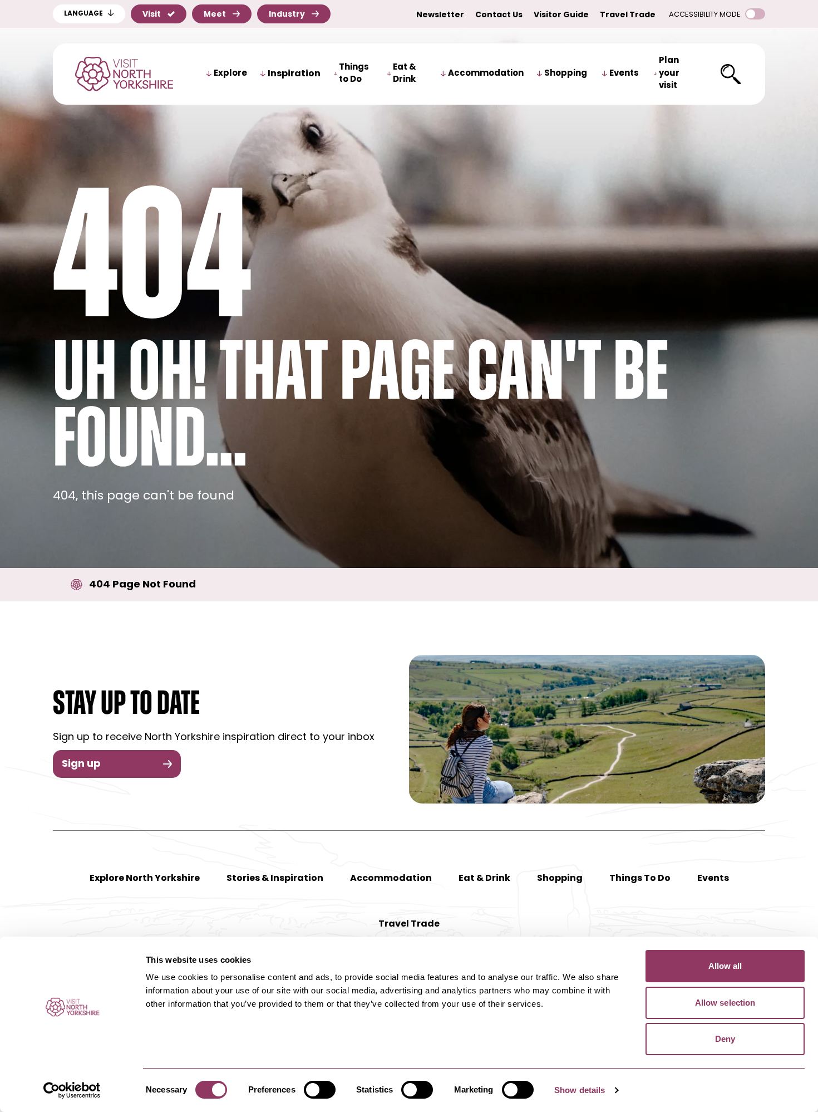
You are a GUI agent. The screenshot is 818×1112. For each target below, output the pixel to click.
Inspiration (294, 74)
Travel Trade (628, 15)
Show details (579, 1090)
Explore (230, 74)
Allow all (725, 966)
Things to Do (354, 74)
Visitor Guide (561, 15)
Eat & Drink (404, 74)
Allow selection (725, 1002)
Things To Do (640, 878)
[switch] (320, 1090)
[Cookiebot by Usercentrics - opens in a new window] (72, 1090)
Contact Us (499, 15)
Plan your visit (669, 73)
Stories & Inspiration (274, 878)
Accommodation (486, 74)
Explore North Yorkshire (145, 878)
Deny (725, 1039)
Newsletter (440, 15)
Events (624, 74)
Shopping (565, 74)
